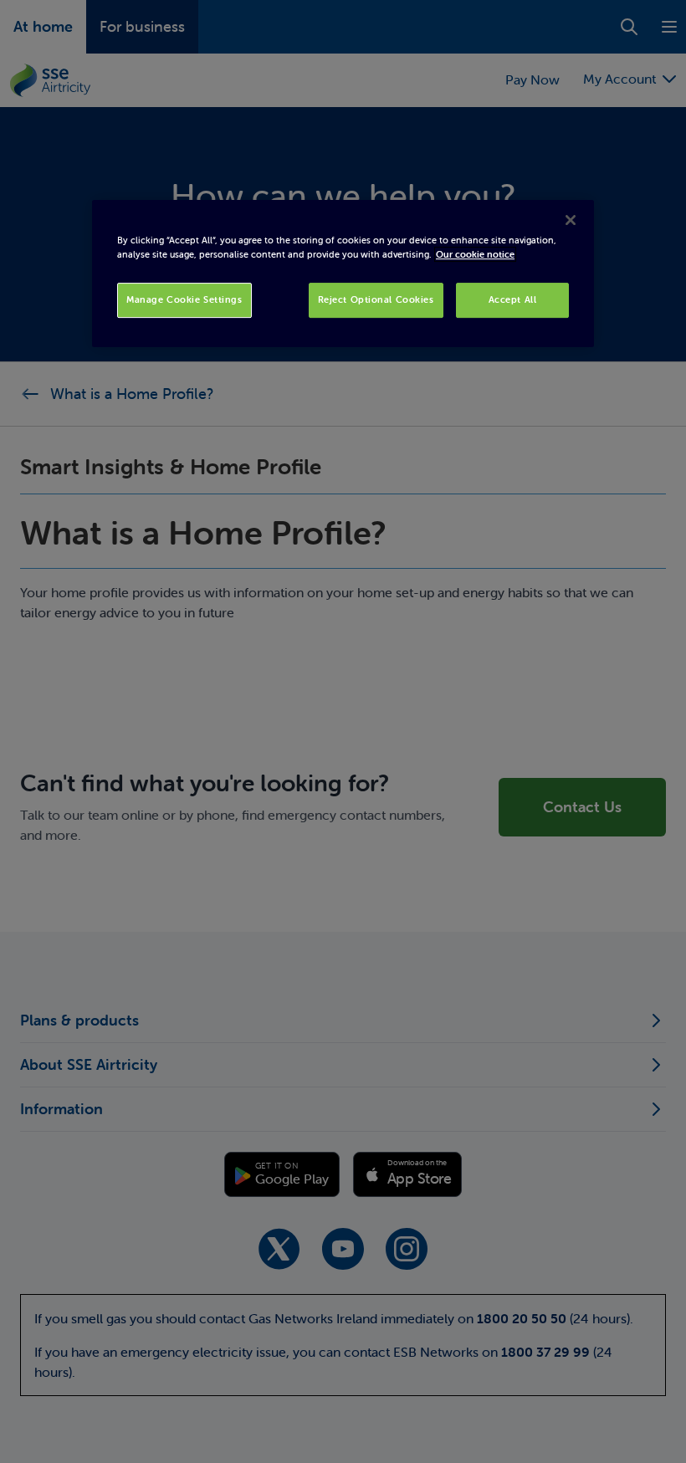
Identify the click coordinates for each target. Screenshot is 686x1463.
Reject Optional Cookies (376, 300)
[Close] (570, 220)
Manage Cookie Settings (184, 300)
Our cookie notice (475, 255)
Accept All (513, 300)
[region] (343, 273)
